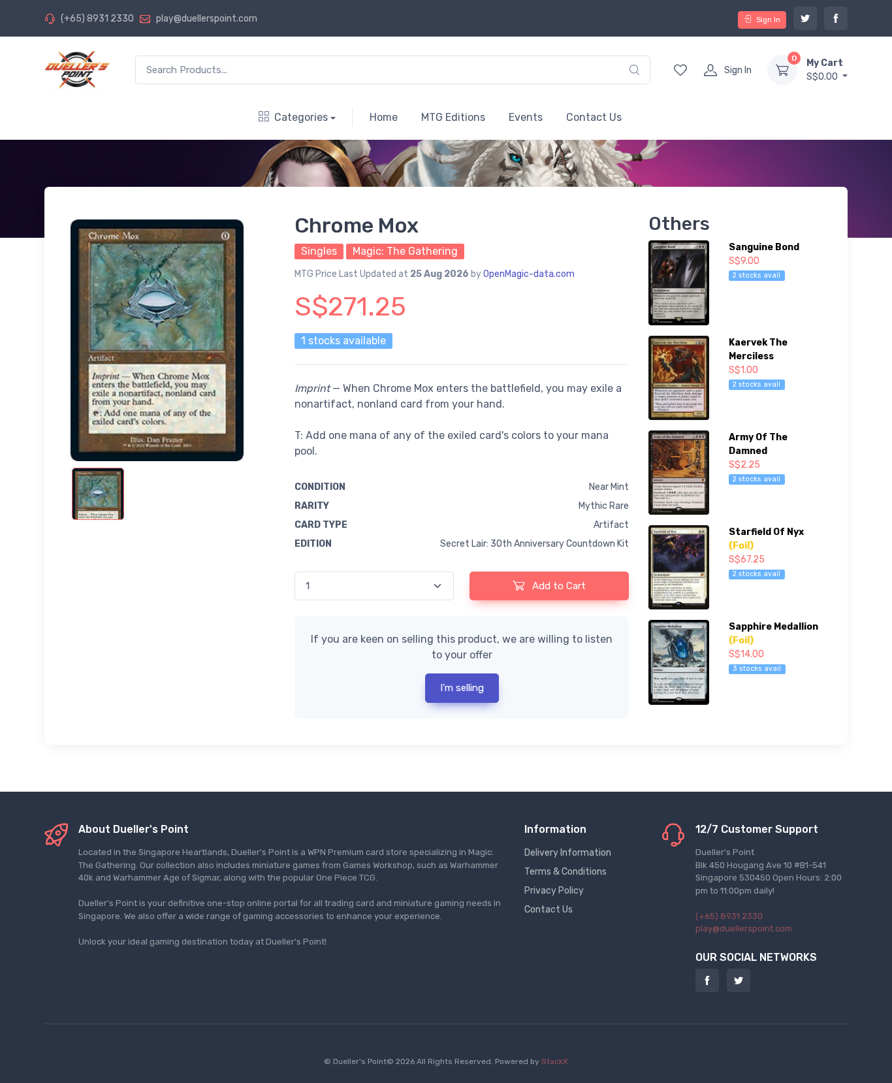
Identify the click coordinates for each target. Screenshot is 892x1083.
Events (526, 117)
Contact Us (594, 117)
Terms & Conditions (565, 871)
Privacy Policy (554, 890)
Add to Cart (558, 586)
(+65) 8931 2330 (97, 18)
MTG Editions (453, 117)
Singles (319, 251)
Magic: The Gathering (405, 251)
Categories (301, 117)
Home (384, 117)
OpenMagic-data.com (529, 274)
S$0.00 (824, 69)
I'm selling (462, 688)
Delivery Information (567, 852)
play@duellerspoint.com (206, 18)
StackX (554, 1061)
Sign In (768, 19)
